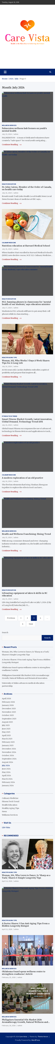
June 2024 (6, 769)
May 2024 (6, 772)
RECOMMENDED (11, 835)
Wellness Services (9, 125)
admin (16, 134)
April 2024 (6, 775)
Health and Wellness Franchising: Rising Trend (26, 534)
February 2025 (8, 742)
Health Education (9, 184)
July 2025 (6, 725)
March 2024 (7, 779)
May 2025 (6, 732)
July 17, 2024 (7, 308)
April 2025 (6, 735)
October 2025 (8, 715)
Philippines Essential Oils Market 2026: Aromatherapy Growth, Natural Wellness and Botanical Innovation (25, 1022)
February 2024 (8, 782)
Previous (11, 618)
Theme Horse (43, 1036)
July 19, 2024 (7, 134)
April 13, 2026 (7, 929)
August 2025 (7, 722)
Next (31, 624)
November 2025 (9, 712)
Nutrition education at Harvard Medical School (26, 246)
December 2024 (9, 749)
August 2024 (7, 762)
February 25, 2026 (8, 977)
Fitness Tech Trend (9, 416)
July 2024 (6, 765)
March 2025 (7, 739)
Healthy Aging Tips (9, 357)
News (4, 811)
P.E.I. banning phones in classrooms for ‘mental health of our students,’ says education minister (26, 303)
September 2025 (9, 719)
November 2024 (9, 752)
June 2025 (6, 729)
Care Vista (11, 61)
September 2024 (9, 759)
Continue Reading (10, 144)
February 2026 (8, 702)
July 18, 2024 (7, 193)
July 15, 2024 (7, 537)
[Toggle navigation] (5, 72)
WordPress (35, 1040)
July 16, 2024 (7, 366)
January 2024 (8, 785)
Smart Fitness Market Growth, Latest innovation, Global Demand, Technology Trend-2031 (27, 420)
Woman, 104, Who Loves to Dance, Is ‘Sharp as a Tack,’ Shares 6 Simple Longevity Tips (26, 876)
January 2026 (8, 705)
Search (5, 632)
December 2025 (9, 708)
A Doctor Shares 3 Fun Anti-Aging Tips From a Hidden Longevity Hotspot (25, 924)
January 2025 (8, 745)
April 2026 (6, 698)
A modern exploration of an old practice (22, 478)
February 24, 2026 (8, 1025)
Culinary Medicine (9, 243)
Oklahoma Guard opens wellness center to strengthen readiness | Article (23, 972)
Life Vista (6, 827)
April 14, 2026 (7, 881)
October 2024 (8, 755)
